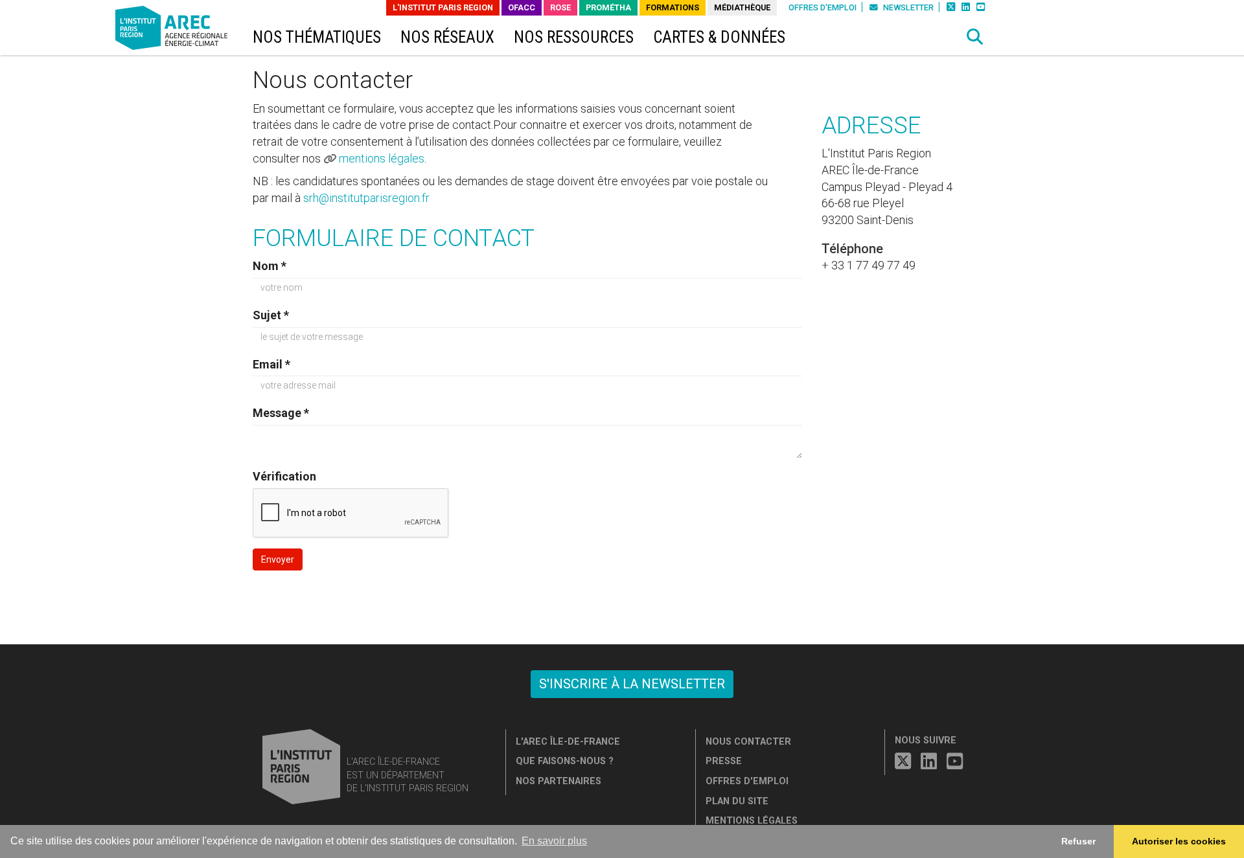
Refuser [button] (1078, 841)
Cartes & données (719, 37)
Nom (269, 266)
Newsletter (907, 7)
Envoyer (277, 559)
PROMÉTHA (608, 7)
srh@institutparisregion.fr (366, 198)
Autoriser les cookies (1179, 841)
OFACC (521, 7)
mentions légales (381, 158)
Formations (672, 7)
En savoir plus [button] (554, 840)
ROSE (560, 7)
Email (271, 364)
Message (281, 413)
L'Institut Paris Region (443, 7)
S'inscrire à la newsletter (632, 684)
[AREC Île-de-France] (173, 30)
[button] (975, 37)
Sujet (271, 315)
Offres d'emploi (823, 7)
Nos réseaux (447, 37)
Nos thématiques (317, 37)
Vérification (284, 476)
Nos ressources (574, 37)
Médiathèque (742, 7)
